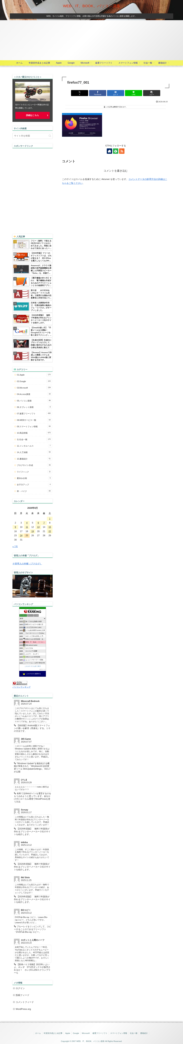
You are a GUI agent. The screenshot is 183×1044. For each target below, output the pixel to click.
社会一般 (133, 1033)
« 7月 (15, 546)
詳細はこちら (32, 115)
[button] (151, 93)
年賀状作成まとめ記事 (53, 1033)
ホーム (38, 1033)
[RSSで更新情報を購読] (121, 151)
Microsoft (86, 1033)
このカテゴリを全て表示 (33, 666)
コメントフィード (25, 1002)
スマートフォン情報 (118, 1033)
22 (49, 531)
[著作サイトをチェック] (109, 151)
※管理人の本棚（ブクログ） (27, 563)
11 (27, 527)
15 (49, 527)
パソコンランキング (21, 687)
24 (21, 535)
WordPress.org (23, 1009)
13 (38, 527)
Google (76, 1033)
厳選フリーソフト (99, 1033)
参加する (42, 669)
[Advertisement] (91, 40)
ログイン (20, 988)
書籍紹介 (144, 1033)
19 (32, 531)
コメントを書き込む (116, 170)
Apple (67, 1033)
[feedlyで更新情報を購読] (115, 151)
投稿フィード (22, 995)
